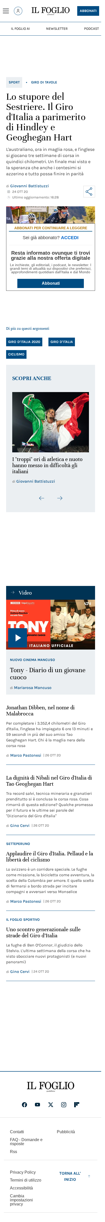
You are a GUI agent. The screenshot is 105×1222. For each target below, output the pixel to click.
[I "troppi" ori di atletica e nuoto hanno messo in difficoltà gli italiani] (50, 421)
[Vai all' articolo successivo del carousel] (59, 495)
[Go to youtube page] (37, 1101)
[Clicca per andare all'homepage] (50, 1084)
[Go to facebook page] (24, 1101)
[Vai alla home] (50, 11)
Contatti (17, 1129)
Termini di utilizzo (25, 1177)
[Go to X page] (50, 1101)
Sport (14, 82)
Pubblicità (66, 1129)
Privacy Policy (23, 1169)
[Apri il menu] (6, 11)
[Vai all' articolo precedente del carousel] (42, 495)
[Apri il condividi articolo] (89, 191)
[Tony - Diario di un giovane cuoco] (50, 621)
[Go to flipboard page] (76, 1101)
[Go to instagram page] (63, 1101)
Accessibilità (21, 1185)
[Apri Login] (18, 11)
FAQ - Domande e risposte (26, 1139)
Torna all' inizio (70, 1173)
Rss (13, 1149)
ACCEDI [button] (69, 237)
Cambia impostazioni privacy (21, 1197)
